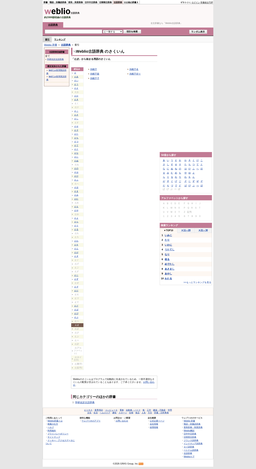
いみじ (168, 235)
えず (76, 279)
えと (76, 149)
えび (76, 313)
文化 (89, 413)
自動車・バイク (133, 410)
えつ (76, 141)
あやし (168, 273)
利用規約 (52, 430)
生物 (131, 413)
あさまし (169, 268)
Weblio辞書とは (55, 421)
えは (76, 172)
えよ (76, 218)
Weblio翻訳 (189, 430)
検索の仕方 (53, 424)
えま (76, 191)
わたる (168, 278)
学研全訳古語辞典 (85, 402)
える (76, 229)
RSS (141, 464)
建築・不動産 (159, 410)
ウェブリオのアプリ (91, 421)
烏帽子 (93, 69)
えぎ (76, 256)
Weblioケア (189, 456)
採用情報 (154, 427)
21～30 (203, 230)
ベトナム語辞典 (191, 450)
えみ (76, 195)
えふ (76, 180)
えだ (76, 290)
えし (76, 119)
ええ (76, 88)
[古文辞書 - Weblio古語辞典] (57, 13)
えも (76, 206)
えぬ (76, 161)
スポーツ (123, 413)
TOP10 (168, 230)
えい (76, 80)
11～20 (186, 230)
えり (76, 225)
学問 (170, 410)
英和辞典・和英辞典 (193, 427)
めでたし (169, 264)
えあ (76, 76)
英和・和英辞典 (75, 2)
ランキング (59, 39)
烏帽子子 (94, 78)
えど (76, 306)
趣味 (114, 413)
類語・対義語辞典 (58, 2)
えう (76, 84)
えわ (76, 241)
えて (76, 145)
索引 (47, 39)
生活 (96, 413)
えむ (76, 199)
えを (76, 245)
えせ (76, 126)
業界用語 (99, 410)
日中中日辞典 (91, 2)
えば (76, 309)
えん (76, 248)
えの (76, 168)
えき (76, 99)
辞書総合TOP (206, 2)
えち (76, 138)
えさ (76, 115)
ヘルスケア (105, 413)
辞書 (46, 2)
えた (76, 134)
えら (76, 222)
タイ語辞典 (189, 447)
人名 (144, 413)
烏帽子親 (94, 74)
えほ (76, 187)
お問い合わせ (122, 421)
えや (76, 210)
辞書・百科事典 (161, 413)
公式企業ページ (157, 421)
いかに (168, 244)
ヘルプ (51, 427)
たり (167, 240)
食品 (137, 413)
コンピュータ (111, 410)
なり (167, 254)
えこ (76, 111)
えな (76, 153)
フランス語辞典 (191, 440)
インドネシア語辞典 (193, 443)
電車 (122, 410)
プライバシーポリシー (58, 434)
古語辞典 (118, 2)
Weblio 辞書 (50, 44)
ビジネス (88, 410)
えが (76, 252)
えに (76, 157)
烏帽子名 (133, 69)
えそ (76, 130)
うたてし (169, 249)
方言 (150, 413)
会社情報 (154, 424)
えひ (76, 176)
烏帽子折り (135, 74)
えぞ (76, 287)
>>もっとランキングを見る (197, 282)
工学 (149, 410)
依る (167, 259)
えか (76, 96)
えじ (76, 275)
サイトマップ (54, 437)
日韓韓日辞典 (105, 2)
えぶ (76, 317)
